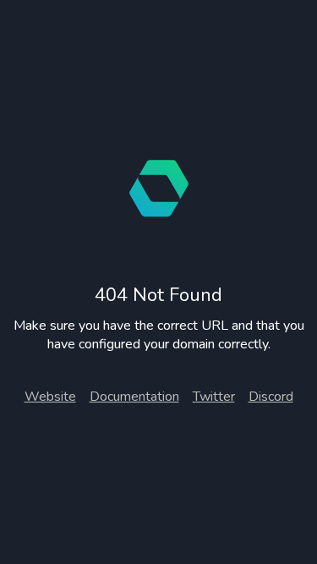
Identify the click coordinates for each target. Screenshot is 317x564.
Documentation (134, 396)
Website (50, 396)
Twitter (214, 396)
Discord (271, 396)
